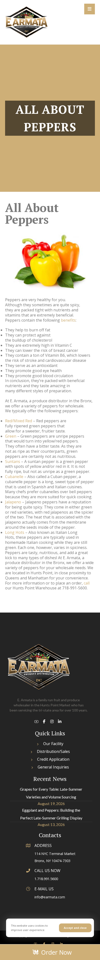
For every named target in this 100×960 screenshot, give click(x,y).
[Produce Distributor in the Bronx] (26, 22)
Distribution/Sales (53, 751)
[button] (89, 9)
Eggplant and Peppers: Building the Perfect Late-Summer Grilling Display (51, 814)
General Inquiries (53, 767)
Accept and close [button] (75, 928)
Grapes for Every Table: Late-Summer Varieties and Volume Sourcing (51, 793)
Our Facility (53, 743)
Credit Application (53, 759)
